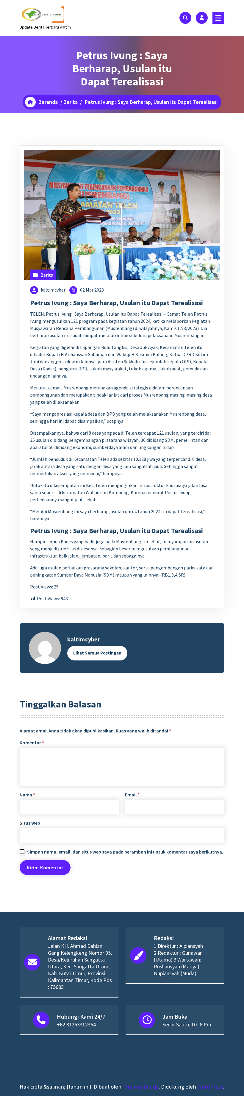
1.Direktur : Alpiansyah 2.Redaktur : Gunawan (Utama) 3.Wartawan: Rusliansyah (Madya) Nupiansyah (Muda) (178, 959)
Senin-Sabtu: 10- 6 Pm (186, 1024)
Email (132, 795)
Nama (27, 795)
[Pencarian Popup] (185, 18)
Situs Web (30, 823)
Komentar (32, 743)
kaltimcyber (53, 290)
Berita (70, 101)
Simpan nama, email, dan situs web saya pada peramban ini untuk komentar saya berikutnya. (125, 852)
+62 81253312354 (76, 1024)
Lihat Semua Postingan (97, 653)
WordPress (210, 1086)
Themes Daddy (141, 1086)
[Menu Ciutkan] (218, 18)
